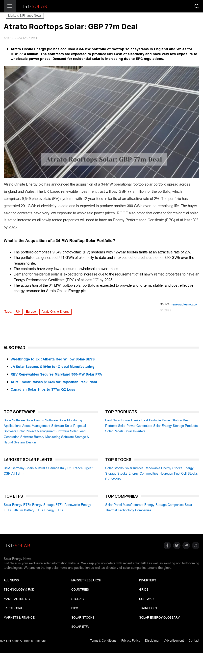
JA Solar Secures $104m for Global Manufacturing (53, 367)
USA (7, 468)
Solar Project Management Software (43, 431)
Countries (80, 589)
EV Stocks (113, 479)
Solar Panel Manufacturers (124, 505)
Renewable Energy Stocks (163, 468)
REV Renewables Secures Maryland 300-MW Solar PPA (56, 374)
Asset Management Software (43, 426)
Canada (53, 468)
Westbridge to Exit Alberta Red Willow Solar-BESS (53, 359)
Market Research (86, 580)
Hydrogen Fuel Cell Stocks (178, 473)
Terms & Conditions (103, 640)
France (78, 468)
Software (147, 599)
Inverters (147, 580)
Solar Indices (134, 468)
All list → (18, 473)
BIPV (74, 608)
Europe (31, 311)
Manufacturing (17, 599)
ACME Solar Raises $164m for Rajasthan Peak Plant (54, 382)
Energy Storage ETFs (47, 505)
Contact (194, 640)
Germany (18, 468)
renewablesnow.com (185, 304)
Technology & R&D (19, 589)
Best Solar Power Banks (122, 420)
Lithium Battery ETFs (28, 510)
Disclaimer (152, 640)
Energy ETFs (53, 510)
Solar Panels (114, 431)
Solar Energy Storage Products (175, 426)
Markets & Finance (19, 617)
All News (11, 580)
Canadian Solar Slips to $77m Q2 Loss (43, 389)
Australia (41, 468)
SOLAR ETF (80, 626)
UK (18, 311)
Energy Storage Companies (164, 505)
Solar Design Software (42, 420)
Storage (78, 599)
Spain (29, 468)
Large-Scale (14, 608)
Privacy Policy (130, 640)
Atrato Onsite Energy (55, 311)
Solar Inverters (135, 431)
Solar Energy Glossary (159, 617)
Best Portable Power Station (161, 420)
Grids (144, 589)
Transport (148, 608)
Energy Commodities (143, 473)
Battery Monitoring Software (54, 437)
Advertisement (174, 640)
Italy (63, 468)
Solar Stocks (114, 468)
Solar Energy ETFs (17, 505)
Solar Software (14, 420)
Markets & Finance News (25, 15)
